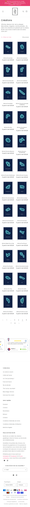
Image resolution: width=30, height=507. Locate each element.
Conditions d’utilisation (22, 499)
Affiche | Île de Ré (22, 289)
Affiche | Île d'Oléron (8, 311)
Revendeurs (6, 411)
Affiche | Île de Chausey (22, 175)
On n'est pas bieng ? (8, 378)
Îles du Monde (7, 385)
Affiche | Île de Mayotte (8, 80)
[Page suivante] (19, 323)
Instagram (6, 456)
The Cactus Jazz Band (9, 388)
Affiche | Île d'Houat (22, 243)
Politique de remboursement (17, 497)
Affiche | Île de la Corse (22, 311)
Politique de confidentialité (9, 499)
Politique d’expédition (12, 501)
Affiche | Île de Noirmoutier (22, 266)
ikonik (8, 495)
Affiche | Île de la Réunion (8, 151)
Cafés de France (7, 375)
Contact (5, 407)
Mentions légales (7, 427)
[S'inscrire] (25, 469)
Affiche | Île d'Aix (8, 127)
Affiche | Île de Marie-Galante (22, 128)
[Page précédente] (2, 320)
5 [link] (22, 320)
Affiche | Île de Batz (8, 103)
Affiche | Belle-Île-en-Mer (8, 243)
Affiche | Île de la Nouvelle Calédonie (22, 104)
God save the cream (8, 395)
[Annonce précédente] (2, 3)
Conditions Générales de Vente (11, 421)
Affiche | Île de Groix (22, 220)
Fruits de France (7, 382)
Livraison (5, 417)
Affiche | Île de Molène (22, 58)
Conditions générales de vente (11, 503)
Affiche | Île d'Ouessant (7, 220)
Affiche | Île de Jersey (22, 198)
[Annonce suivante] (27, 3)
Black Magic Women (8, 392)
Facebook (14, 456)
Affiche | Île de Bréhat (22, 80)
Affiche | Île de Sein (8, 58)
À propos (5, 404)
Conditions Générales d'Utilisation (12, 424)
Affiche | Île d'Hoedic (8, 266)
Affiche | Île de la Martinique (8, 175)
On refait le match (8, 372)
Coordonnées (21, 501)
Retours (5, 414)
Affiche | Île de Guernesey (8, 198)
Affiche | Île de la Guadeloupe (22, 152)
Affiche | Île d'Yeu (8, 289)
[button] (3, 11)
